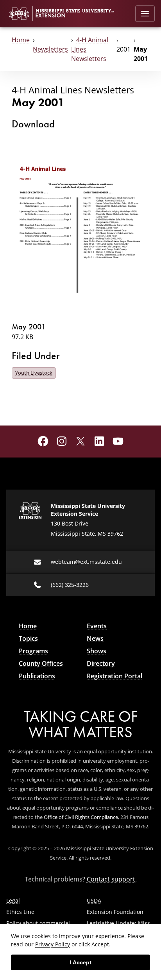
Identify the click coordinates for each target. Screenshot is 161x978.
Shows (96, 651)
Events (97, 626)
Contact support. (112, 879)
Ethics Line (20, 911)
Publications (37, 676)
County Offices (41, 663)
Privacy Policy (52, 944)
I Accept (80, 962)
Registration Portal (114, 676)
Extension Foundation (115, 911)
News (95, 638)
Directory (101, 663)
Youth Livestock (33, 372)
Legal (13, 900)
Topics (28, 638)
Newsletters (50, 49)
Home (21, 40)
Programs (33, 651)
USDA (94, 900)
